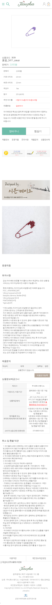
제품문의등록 (42, 375)
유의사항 (24, 140)
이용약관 (13, 558)
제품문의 (34, 140)
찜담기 (38, 131)
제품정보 (5, 140)
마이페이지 (44, 4)
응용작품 (15, 140)
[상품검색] (8, 4)
